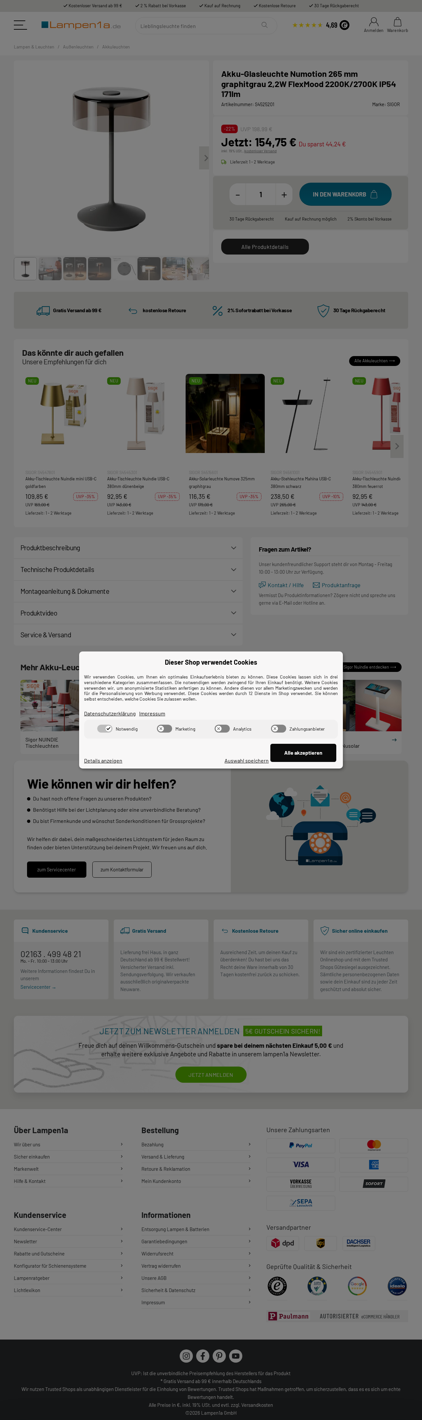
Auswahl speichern (247, 760)
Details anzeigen (103, 760)
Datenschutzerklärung (110, 713)
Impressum (152, 713)
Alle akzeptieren (303, 752)
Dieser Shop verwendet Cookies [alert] (211, 662)
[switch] (104, 729)
